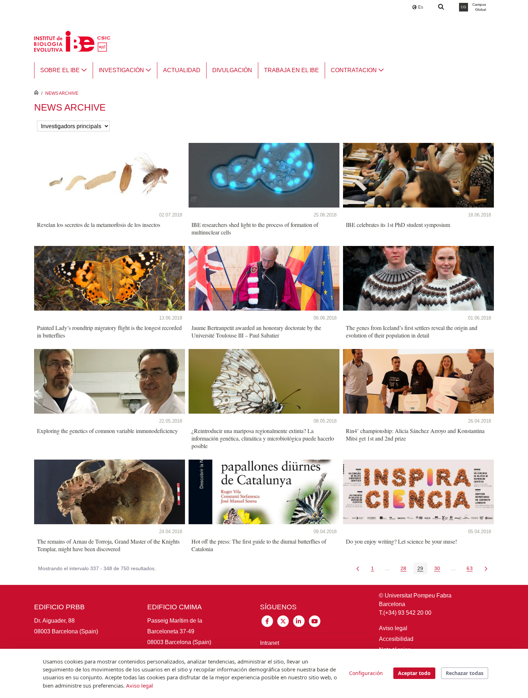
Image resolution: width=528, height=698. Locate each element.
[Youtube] (314, 621)
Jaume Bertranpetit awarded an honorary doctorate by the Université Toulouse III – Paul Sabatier (256, 331)
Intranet (269, 643)
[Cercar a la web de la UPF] (441, 7)
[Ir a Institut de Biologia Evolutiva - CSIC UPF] (72, 41)
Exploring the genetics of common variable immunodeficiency (107, 430)
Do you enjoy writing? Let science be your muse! (401, 541)
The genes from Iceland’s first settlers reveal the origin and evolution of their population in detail (411, 331)
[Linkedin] (299, 621)
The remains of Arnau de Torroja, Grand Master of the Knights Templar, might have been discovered (108, 545)
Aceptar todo (414, 673)
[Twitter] (283, 621)
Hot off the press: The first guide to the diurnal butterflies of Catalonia (258, 545)
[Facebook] (267, 621)
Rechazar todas (464, 673)
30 (439, 570)
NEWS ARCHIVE (61, 93)
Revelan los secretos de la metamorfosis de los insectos (98, 224)
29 (422, 570)
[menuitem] (63, 70)
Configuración (366, 673)
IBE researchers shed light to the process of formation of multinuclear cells (254, 228)
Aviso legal (393, 628)
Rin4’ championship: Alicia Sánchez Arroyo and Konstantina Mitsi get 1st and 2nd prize (415, 434)
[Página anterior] (357, 568)
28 (405, 570)
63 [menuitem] (472, 570)
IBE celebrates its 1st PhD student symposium (398, 224)
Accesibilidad (396, 639)
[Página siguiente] (486, 568)
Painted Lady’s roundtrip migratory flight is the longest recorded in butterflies (109, 331)
